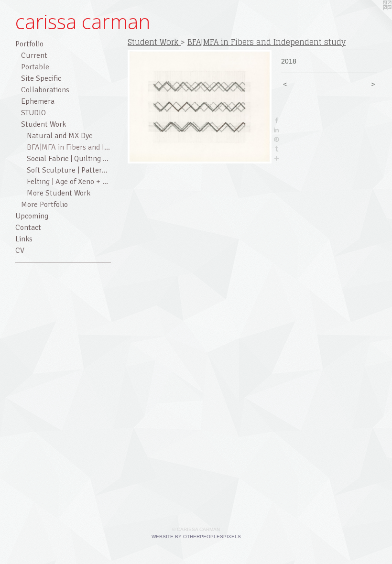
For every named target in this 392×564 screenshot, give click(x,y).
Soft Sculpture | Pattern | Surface (69, 170)
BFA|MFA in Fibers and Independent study (69, 147)
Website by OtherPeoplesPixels (196, 536)
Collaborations (45, 90)
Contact (28, 227)
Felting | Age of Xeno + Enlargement (69, 181)
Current (34, 55)
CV (19, 250)
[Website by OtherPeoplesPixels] (373, 19)
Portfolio (29, 44)
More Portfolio (44, 204)
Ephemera (37, 101)
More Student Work (58, 193)
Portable (35, 67)
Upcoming (31, 216)
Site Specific (41, 78)
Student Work (43, 124)
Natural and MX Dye (60, 136)
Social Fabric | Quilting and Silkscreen (69, 158)
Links (24, 239)
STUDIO (33, 113)
